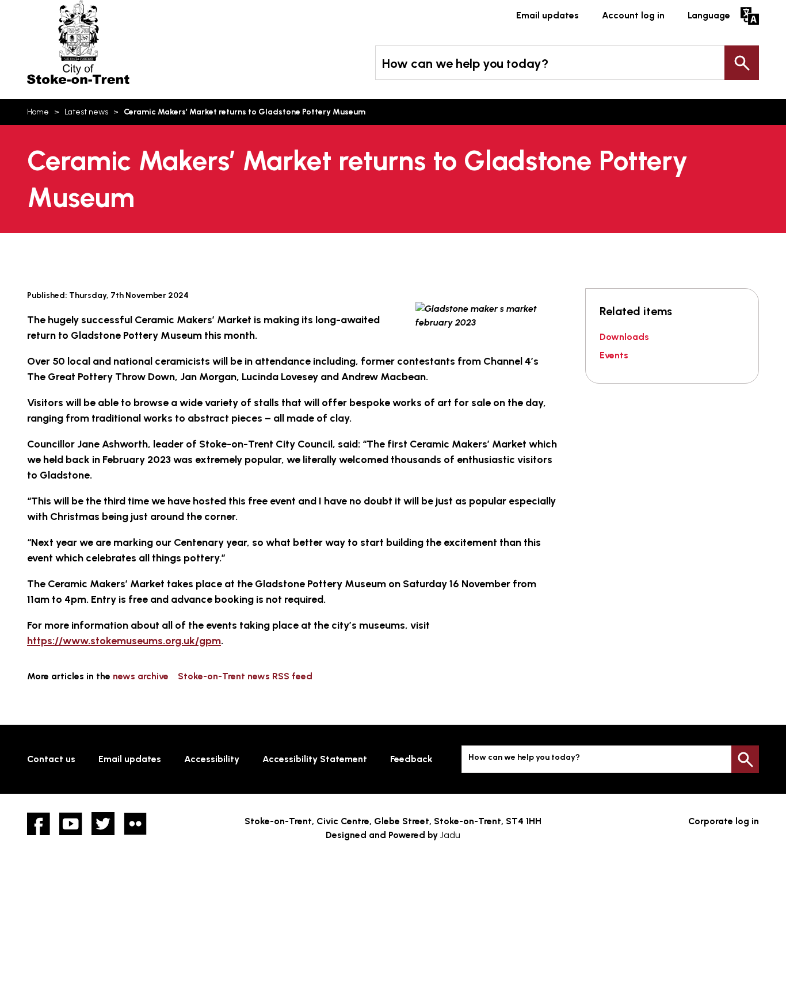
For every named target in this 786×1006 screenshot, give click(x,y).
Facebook (38, 823)
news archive (141, 676)
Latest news (86, 112)
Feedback (411, 758)
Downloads (624, 336)
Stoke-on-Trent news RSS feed (245, 676)
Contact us (51, 758)
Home (38, 112)
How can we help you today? (465, 63)
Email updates (547, 15)
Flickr (135, 823)
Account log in (633, 15)
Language (709, 15)
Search (741, 62)
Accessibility (211, 758)
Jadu (450, 834)
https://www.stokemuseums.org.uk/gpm (124, 640)
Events (614, 355)
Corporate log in (723, 821)
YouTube (70, 823)
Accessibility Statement (314, 758)
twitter (103, 823)
